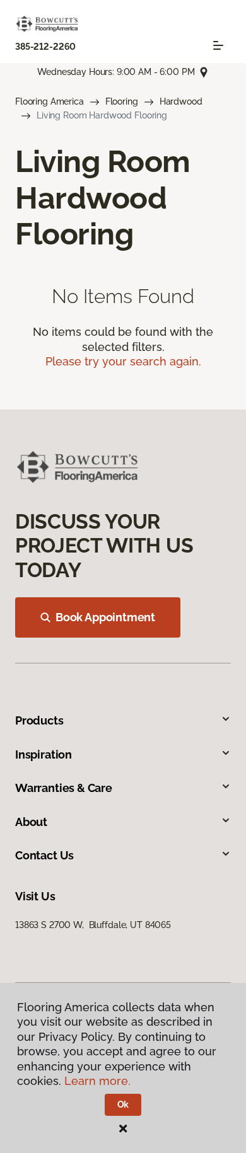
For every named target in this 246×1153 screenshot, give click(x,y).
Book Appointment (105, 617)
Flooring (121, 101)
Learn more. (97, 1080)
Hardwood (181, 101)
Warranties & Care (63, 787)
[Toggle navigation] (218, 45)
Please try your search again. (123, 361)
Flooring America (49, 101)
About (31, 822)
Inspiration (43, 754)
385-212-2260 (45, 47)
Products (39, 720)
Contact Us (44, 855)
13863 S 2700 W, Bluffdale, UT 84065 (93, 925)
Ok (123, 1104)
